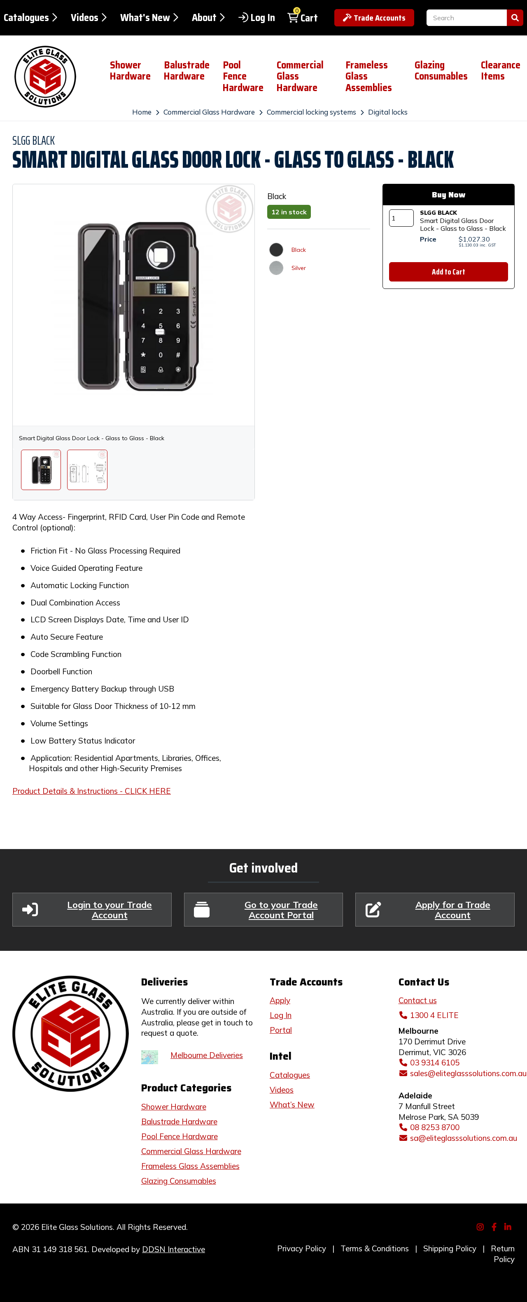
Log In (262, 18)
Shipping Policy (449, 1248)
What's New (145, 18)
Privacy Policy (301, 1248)
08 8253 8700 (434, 1127)
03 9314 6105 (434, 1062)
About (204, 18)
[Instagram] (481, 1226)
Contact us (418, 1000)
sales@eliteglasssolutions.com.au (468, 1073)
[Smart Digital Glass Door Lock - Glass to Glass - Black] (41, 470)
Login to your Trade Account (109, 909)
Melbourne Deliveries (206, 1055)
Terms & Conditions (374, 1248)
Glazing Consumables (441, 70)
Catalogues (26, 18)
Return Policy (503, 1253)
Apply (280, 1000)
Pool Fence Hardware (243, 76)
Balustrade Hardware (187, 70)
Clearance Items (500, 70)
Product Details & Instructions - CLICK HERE (91, 791)
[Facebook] (495, 1226)
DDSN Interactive (173, 1249)
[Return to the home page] (48, 77)
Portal (281, 1030)
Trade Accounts (380, 18)
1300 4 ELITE (434, 1015)
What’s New (292, 1105)
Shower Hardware (130, 70)
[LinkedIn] (509, 1226)
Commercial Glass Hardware (300, 76)
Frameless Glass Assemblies (368, 76)
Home (142, 112)
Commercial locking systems (311, 112)
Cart (309, 18)
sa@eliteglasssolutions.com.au (463, 1138)
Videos (84, 18)
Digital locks (388, 112)
